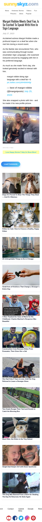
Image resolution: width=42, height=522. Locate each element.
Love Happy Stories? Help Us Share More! (21, 152)
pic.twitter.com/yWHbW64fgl (19, 82)
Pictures (13, 13)
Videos (28, 10)
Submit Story (21, 510)
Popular (28, 13)
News (7, 10)
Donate (30, 509)
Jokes (21, 13)
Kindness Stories (18, 10)
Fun (35, 10)
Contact (11, 509)
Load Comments (10, 164)
